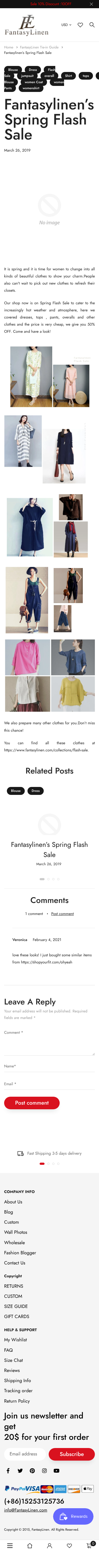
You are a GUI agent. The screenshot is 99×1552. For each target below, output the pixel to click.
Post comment (62, 914)
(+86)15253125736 (34, 1501)
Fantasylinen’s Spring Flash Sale (27, 52)
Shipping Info (17, 1380)
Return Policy (17, 1401)
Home (9, 47)
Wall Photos (15, 1232)
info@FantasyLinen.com (25, 1510)
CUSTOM (13, 1296)
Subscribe (72, 1454)
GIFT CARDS (16, 1316)
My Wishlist (15, 1340)
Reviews (12, 1370)
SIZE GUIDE (16, 1306)
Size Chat (13, 1360)
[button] (42, 879)
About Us (13, 1201)
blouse (13, 69)
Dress (33, 69)
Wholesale (14, 1242)
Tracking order (18, 1391)
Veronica (19, 940)
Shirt (68, 75)
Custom (11, 1222)
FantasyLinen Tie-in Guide (40, 47)
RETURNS (13, 1286)
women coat (34, 82)
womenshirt (31, 88)
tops (86, 75)
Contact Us (14, 1263)
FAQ (8, 1350)
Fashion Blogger (20, 1252)
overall (49, 75)
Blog (8, 1212)
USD (64, 24)
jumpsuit (27, 75)
